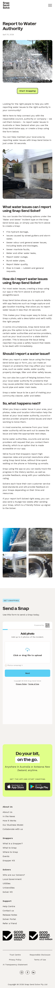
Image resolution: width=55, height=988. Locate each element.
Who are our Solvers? (14, 875)
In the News (9, 816)
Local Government (12, 879)
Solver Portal (9, 919)
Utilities (6, 883)
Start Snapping (27, 91)
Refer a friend (10, 923)
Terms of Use (40, 960)
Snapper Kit (9, 860)
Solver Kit (8, 892)
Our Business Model (13, 825)
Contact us (8, 910)
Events (6, 856)
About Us (7, 812)
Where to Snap (10, 852)
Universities (9, 887)
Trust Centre (15, 955)
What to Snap (10, 847)
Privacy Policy (15, 960)
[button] (50, 5)
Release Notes (10, 915)
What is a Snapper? (13, 843)
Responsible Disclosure (40, 955)
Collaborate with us (13, 829)
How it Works (9, 820)
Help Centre (9, 906)
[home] (6, 5)
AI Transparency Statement (15, 965)
